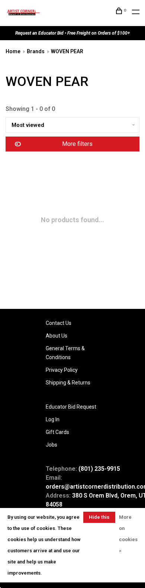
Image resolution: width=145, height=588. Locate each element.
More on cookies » (128, 533)
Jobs (51, 445)
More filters (77, 143)
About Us (56, 336)
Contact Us (58, 323)
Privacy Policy (62, 370)
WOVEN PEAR (67, 51)
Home (13, 51)
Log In (52, 419)
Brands (36, 51)
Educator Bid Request (71, 407)
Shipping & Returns (68, 383)
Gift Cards (57, 432)
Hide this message (99, 518)
